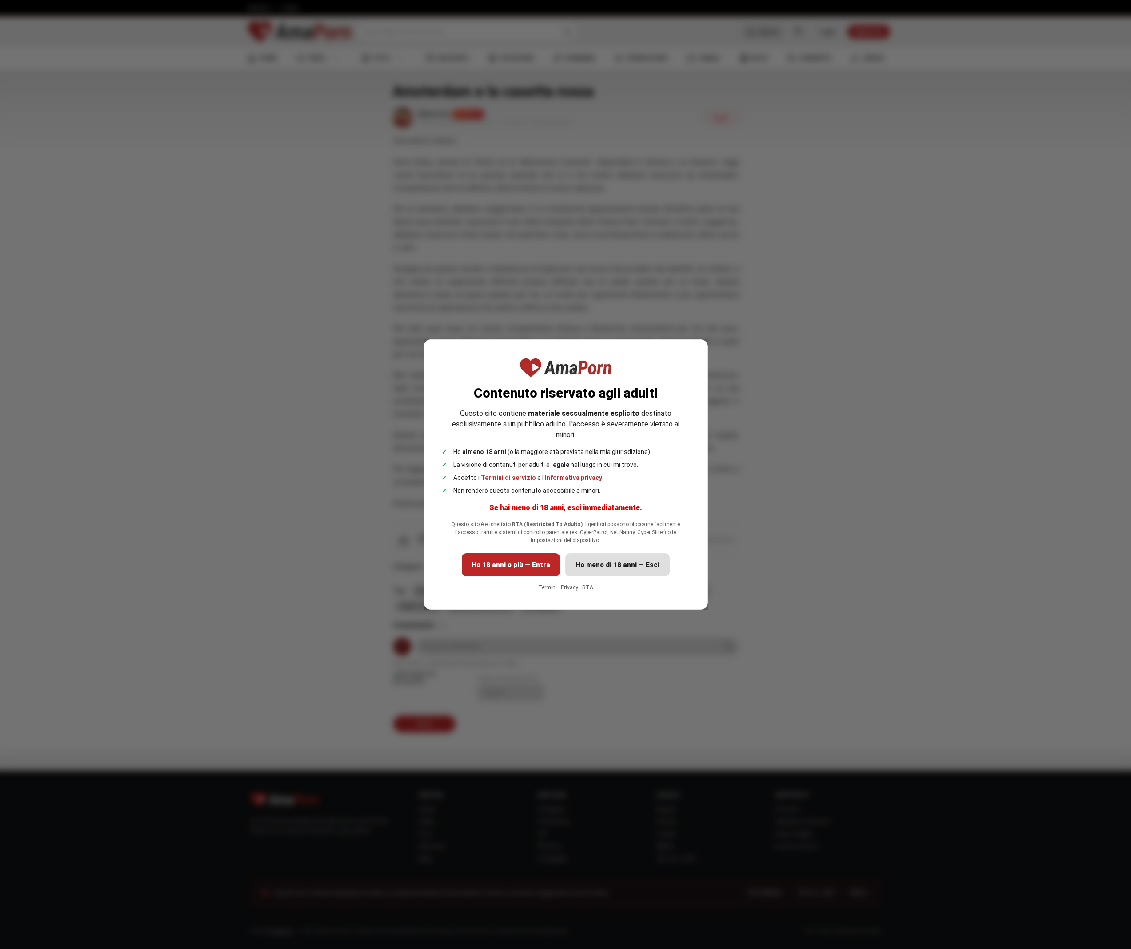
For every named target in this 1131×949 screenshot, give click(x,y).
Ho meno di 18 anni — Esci (617, 565)
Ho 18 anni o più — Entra (511, 565)
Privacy (569, 587)
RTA (587, 587)
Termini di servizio (508, 477)
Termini (547, 587)
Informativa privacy (573, 477)
